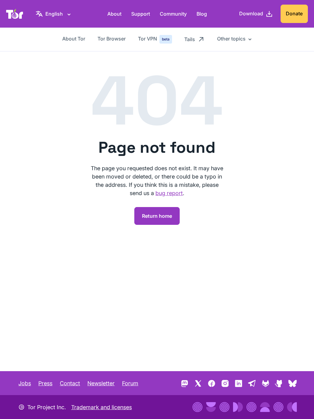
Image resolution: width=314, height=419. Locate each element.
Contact (70, 383)
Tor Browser (112, 39)
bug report (169, 193)
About (114, 14)
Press (45, 383)
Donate (294, 13)
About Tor (73, 39)
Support (140, 14)
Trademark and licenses (101, 407)
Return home (157, 216)
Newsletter (101, 383)
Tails (189, 39)
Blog (202, 14)
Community (173, 14)
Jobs (24, 383)
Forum (130, 383)
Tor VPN (154, 39)
